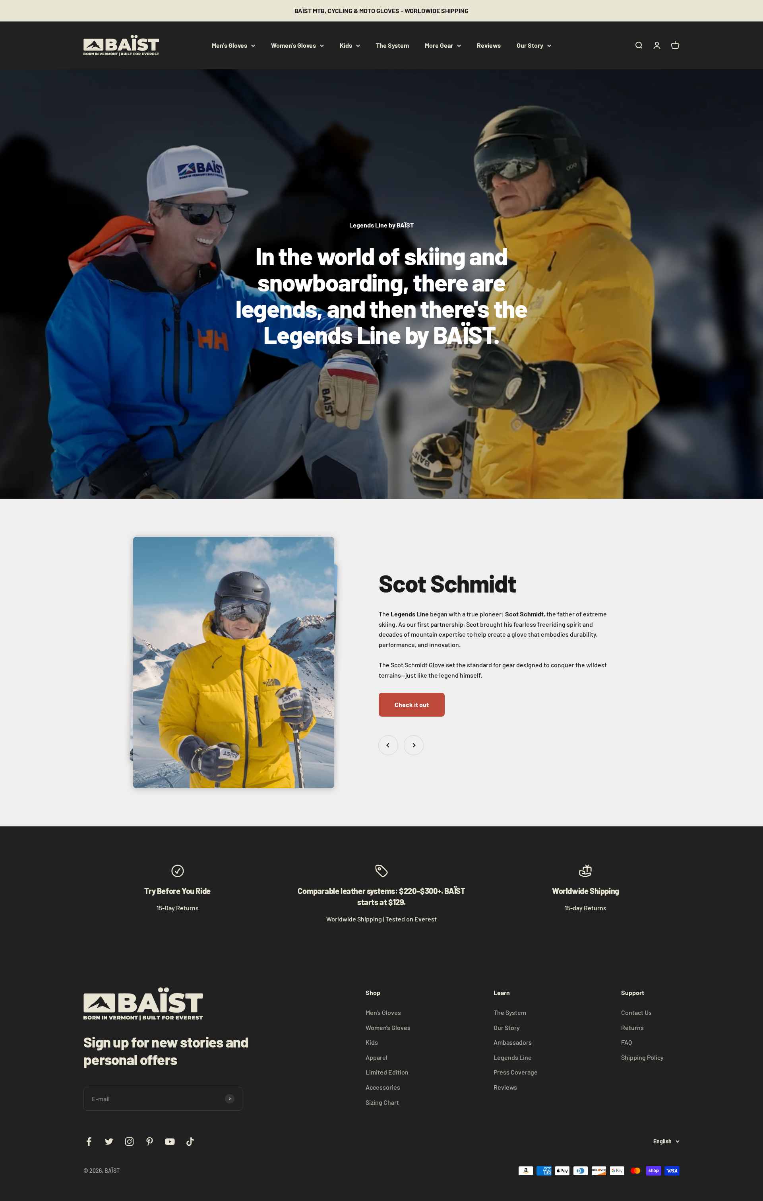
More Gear (439, 45)
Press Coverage (516, 1072)
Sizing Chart (382, 1102)
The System (392, 45)
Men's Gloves (229, 45)
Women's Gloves (293, 45)
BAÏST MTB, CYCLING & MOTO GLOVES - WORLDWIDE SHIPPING (381, 10)
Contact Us (636, 1012)
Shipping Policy (642, 1057)
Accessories (383, 1087)
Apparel (376, 1057)
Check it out (412, 704)
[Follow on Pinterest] (149, 1141)
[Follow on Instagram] (129, 1141)
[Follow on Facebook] (88, 1141)
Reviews (489, 45)
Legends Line (513, 1057)
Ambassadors (513, 1042)
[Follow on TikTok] (190, 1141)
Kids (346, 45)
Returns (632, 1027)
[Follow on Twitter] (109, 1141)
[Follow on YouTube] (170, 1141)
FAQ (626, 1042)
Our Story (530, 45)
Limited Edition (387, 1072)
